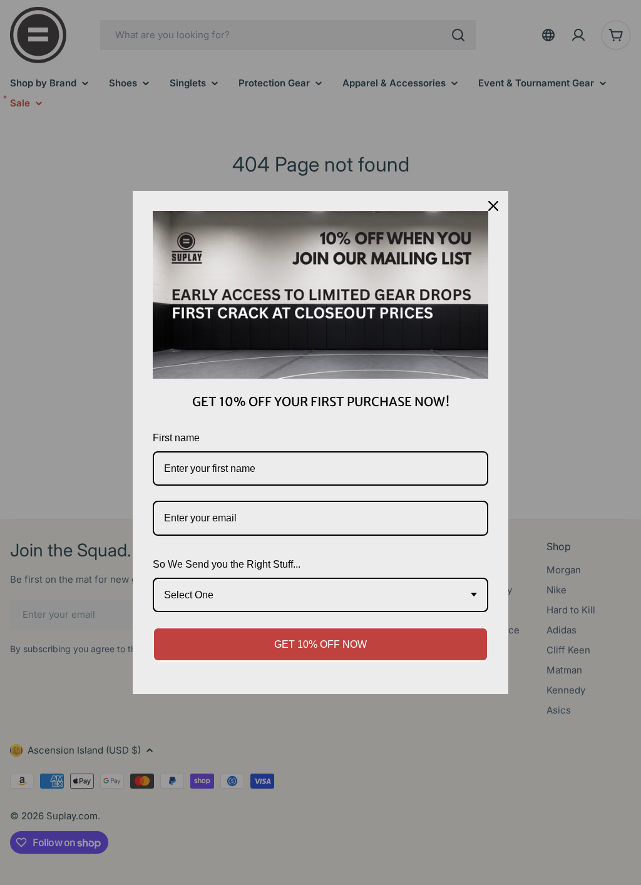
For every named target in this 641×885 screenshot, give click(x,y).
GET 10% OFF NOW (320, 644)
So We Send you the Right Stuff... (226, 564)
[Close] (493, 206)
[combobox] (320, 595)
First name (176, 437)
